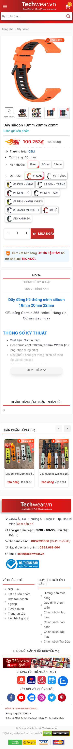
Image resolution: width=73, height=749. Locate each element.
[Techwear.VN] (39, 5)
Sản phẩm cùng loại (20, 430)
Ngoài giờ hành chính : (34, 547)
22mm (58, 164)
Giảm (56, 40)
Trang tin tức (16, 613)
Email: (26, 553)
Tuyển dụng (16, 608)
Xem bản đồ (25, 523)
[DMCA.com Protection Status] (56, 733)
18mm (33, 164)
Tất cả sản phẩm (19, 594)
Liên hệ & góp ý (18, 618)
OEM (31, 151)
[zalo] (63, 687)
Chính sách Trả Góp (57, 641)
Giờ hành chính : (39, 541)
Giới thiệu (14, 589)
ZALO (31, 697)
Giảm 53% (27, 441)
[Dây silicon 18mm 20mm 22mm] (36, 70)
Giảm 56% (62, 441)
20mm (45, 164)
